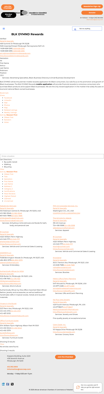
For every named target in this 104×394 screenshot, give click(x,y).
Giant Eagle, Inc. (59, 325)
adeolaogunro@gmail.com (64, 228)
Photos (7, 105)
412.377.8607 (68, 307)
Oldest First (8, 117)
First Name (8, 181)
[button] (3, 28)
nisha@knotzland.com (62, 267)
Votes (6, 122)
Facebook (8, 98)
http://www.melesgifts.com (64, 291)
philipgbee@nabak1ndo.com (11, 218)
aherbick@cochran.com (9, 242)
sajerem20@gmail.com (9, 263)
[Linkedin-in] (3, 384)
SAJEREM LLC (5, 253)
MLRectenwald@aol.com (10, 281)
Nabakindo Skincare (8, 206)
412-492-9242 (16, 328)
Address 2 (8, 186)
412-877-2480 (69, 286)
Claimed (7, 199)
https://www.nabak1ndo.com (11, 221)
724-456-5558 (69, 225)
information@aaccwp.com (95, 19)
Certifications (9, 191)
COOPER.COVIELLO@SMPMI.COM (66, 213)
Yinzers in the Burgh (8, 304)
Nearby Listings (10, 112)
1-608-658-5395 (18, 48)
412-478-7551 (15, 279)
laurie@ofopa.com (7, 333)
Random (7, 120)
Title (6, 177)
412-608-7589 (69, 265)
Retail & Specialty (7, 41)
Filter (2, 169)
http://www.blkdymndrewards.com (14, 56)
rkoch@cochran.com (61, 246)
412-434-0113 (15, 311)
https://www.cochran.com (10, 244)
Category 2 (8, 189)
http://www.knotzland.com (64, 270)
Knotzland (57, 258)
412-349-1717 (15, 239)
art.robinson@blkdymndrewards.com (15, 53)
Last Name (8, 184)
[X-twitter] (12, 384)
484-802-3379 (17, 260)
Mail (5, 103)
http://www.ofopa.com (9, 335)
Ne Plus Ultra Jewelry (61, 300)
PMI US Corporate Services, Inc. (65, 206)
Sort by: (8, 115)
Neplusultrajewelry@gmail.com (65, 309)
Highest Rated (10, 196)
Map (6, 108)
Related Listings (10, 110)
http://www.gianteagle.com (64, 332)
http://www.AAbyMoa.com (10, 284)
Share (2, 95)
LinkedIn (7, 100)
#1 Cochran (4, 232)
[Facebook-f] (7, 384)
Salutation (8, 179)
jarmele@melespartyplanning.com (67, 288)
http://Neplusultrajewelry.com (65, 312)
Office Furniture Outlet (9, 321)
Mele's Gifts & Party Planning (64, 279)
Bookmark (4, 93)
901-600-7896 (16, 216)
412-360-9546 (16, 213)
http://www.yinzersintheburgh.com (14, 316)
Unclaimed (8, 201)
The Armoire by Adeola (62, 218)
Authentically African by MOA (12, 271)
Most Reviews (9, 194)
